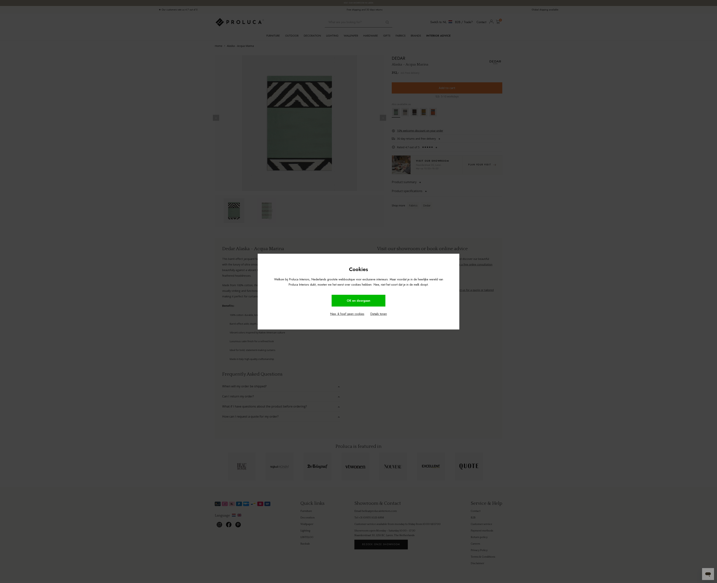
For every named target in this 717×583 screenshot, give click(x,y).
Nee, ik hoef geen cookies (347, 314)
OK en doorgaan (358, 301)
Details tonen (378, 314)
